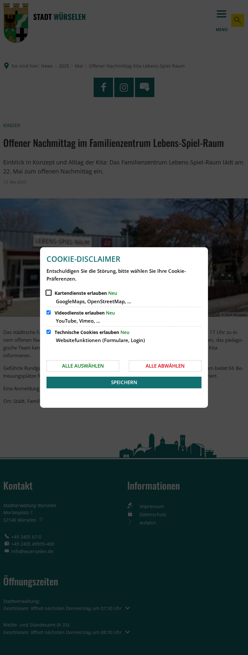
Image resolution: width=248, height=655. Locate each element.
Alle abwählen (165, 365)
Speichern (124, 382)
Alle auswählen (83, 365)
